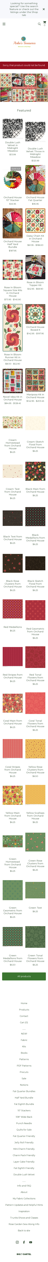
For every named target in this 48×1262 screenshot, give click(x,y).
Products (24, 1009)
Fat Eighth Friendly (24, 1168)
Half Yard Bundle (24, 1097)
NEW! (24, 1033)
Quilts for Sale (24, 1129)
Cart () (24, 1022)
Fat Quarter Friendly (24, 1136)
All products (24, 976)
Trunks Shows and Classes (24, 1218)
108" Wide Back (24, 1117)
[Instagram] (17, 1242)
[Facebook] (24, 1242)
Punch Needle (24, 1123)
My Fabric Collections (24, 1198)
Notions (24, 1085)
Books (24, 1053)
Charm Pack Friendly (24, 1155)
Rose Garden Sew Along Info (24, 1224)
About (24, 1192)
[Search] (39, 24)
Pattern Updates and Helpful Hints (24, 1205)
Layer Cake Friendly (24, 1162)
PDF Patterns (24, 1065)
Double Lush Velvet (24, 1174)
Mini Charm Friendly (24, 1149)
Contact (24, 1016)
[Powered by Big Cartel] (24, 1254)
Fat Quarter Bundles (24, 1091)
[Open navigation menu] (4, 24)
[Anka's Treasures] (24, 42)
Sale (24, 1078)
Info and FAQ (24, 1186)
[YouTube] (31, 1242)
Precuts (24, 1072)
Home (24, 1003)
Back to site (24, 1230)
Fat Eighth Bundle (24, 1104)
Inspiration (24, 1211)
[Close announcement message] (44, 9)
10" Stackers (24, 1110)
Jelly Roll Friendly (24, 1142)
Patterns (24, 1059)
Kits (24, 1046)
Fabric (24, 1040)
